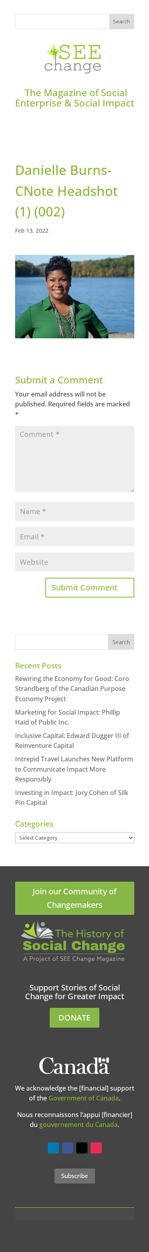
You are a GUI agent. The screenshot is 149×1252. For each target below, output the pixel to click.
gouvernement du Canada (78, 1124)
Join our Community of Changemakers (74, 898)
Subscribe (74, 1176)
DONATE (74, 1017)
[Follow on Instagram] (96, 1147)
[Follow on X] (81, 1147)
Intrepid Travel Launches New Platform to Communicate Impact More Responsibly (74, 769)
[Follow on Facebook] (67, 1147)
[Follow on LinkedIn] (53, 1147)
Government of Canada (83, 1098)
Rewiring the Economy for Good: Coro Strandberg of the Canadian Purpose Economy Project (72, 688)
